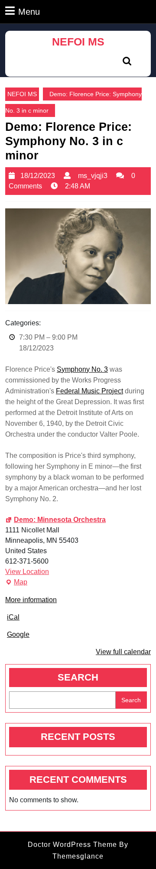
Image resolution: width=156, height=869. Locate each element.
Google (18, 634)
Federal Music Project (89, 391)
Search (78, 677)
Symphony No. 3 (82, 369)
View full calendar (123, 651)
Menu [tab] (29, 11)
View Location (27, 571)
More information (31, 599)
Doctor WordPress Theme (72, 844)
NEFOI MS (78, 42)
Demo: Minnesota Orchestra (60, 519)
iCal (13, 617)
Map (16, 582)
